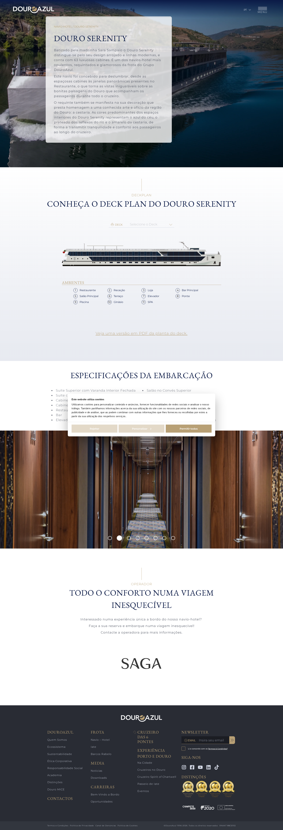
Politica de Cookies (128, 825)
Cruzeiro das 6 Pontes (148, 737)
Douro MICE (56, 789)
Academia (54, 775)
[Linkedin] (208, 767)
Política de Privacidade (82, 825)
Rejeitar (94, 428)
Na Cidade (144, 762)
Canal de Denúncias (105, 825)
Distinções (55, 782)
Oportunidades (102, 801)
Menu (262, 12)
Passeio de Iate (148, 783)
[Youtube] (200, 767)
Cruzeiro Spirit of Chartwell (156, 776)
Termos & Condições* (218, 749)
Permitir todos (189, 428)
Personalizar (139, 428)
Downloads (99, 777)
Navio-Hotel (63, 26)
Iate (93, 746)
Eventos (143, 791)
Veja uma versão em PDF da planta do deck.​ (142, 333)
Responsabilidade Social (65, 768)
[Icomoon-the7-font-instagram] (183, 767)
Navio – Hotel (100, 739)
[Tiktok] (216, 767)
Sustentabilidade (59, 754)
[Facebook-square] (192, 767)
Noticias (96, 770)
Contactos (60, 798)
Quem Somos (57, 739)
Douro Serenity (86, 26)
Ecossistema (56, 746)
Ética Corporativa (59, 761)
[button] (110, 538)
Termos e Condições (57, 825)
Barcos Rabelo (101, 754)
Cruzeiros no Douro (151, 769)
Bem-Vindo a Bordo (105, 794)
